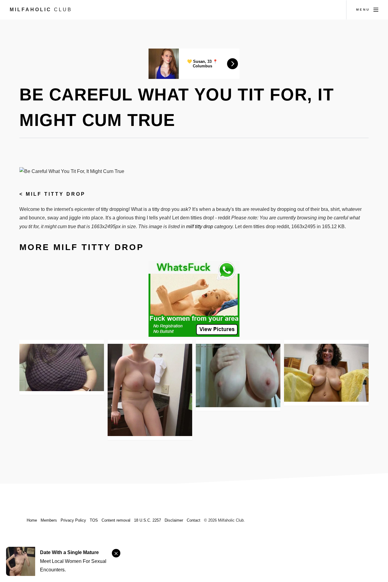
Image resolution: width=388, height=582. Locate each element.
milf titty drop (55, 194)
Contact (193, 520)
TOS (94, 520)
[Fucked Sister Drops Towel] (326, 373)
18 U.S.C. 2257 (147, 520)
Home (32, 520)
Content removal (116, 520)
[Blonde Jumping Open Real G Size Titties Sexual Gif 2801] (150, 390)
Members (49, 520)
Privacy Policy (73, 520)
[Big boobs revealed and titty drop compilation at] (238, 375)
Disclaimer (174, 520)
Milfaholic (41, 9)
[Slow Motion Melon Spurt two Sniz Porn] (61, 367)
